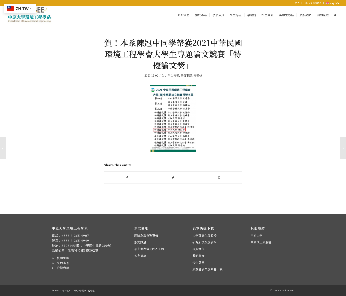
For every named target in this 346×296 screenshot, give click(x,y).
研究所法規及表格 (204, 242)
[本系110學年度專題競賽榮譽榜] (3, 148)
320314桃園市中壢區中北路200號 (86, 245)
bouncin (289, 290)
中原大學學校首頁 (312, 3)
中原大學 (256, 235)
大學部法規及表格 (204, 235)
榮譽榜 (197, 75)
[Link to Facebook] (271, 290)
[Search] (335, 15)
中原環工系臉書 (261, 242)
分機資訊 (63, 268)
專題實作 (198, 249)
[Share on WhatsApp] (219, 178)
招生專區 (198, 262)
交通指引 (63, 263)
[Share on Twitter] (173, 178)
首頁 (297, 3)
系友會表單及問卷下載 (149, 249)
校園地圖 (63, 258)
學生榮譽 (173, 75)
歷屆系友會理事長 (146, 235)
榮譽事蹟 (186, 75)
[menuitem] (297, 3)
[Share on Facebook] (127, 178)
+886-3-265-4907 (75, 235)
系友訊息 (140, 242)
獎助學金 (198, 256)
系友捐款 (140, 256)
